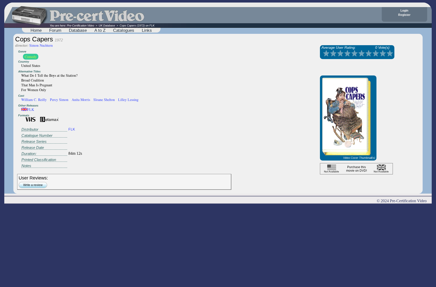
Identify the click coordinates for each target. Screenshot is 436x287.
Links (147, 30)
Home (36, 30)
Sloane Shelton (104, 99)
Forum (55, 30)
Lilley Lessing (128, 99)
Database (78, 30)
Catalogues (123, 30)
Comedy (31, 56)
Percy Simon (59, 99)
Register (404, 15)
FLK (30, 109)
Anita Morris (81, 99)
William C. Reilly (34, 99)
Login (404, 10)
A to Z (99, 30)
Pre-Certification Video (80, 25)
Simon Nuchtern (41, 45)
